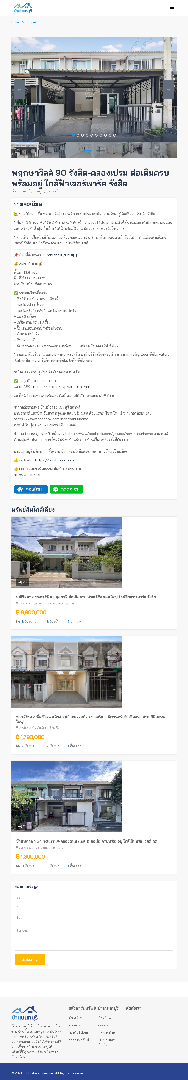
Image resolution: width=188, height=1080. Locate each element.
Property (33, 22)
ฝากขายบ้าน (106, 1033)
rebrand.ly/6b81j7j (62, 255)
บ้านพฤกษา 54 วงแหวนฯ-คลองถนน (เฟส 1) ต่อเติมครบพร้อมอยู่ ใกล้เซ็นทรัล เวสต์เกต (86, 841)
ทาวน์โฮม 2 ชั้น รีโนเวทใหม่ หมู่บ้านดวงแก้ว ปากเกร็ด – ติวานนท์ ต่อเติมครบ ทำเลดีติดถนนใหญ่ (90, 719)
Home (15, 22)
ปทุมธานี (52, 191)
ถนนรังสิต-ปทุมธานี (30, 603)
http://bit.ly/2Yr (27, 474)
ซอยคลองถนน (27, 847)
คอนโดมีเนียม (78, 1033)
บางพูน (38, 191)
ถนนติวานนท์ (26, 727)
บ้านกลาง (49, 603)
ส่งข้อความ (30, 960)
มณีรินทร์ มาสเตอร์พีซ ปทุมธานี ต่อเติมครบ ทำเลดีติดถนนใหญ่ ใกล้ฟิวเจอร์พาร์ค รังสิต (86, 597)
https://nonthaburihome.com (59, 460)
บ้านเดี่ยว (75, 1018)
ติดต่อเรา (103, 1025)
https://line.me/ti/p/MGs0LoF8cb (61, 386)
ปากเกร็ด (54, 727)
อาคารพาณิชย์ (79, 1040)
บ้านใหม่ (42, 727)
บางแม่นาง (44, 847)
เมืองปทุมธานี (20, 191)
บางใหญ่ (58, 847)
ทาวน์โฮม (76, 1025)
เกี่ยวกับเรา (105, 1018)
